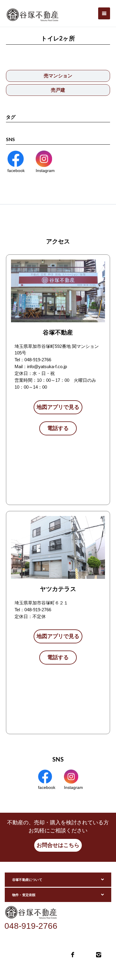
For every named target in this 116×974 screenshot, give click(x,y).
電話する (58, 428)
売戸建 (58, 90)
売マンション (58, 75)
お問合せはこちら (58, 845)
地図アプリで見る (58, 407)
